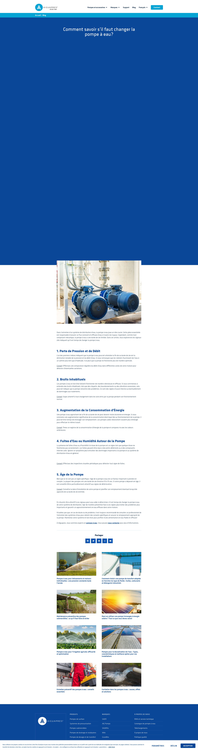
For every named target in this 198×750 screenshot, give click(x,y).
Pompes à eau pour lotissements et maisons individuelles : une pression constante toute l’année (74, 580)
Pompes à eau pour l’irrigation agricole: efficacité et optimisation (76, 653)
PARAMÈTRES (158, 745)
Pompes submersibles (78, 728)
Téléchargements (140, 728)
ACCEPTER (188, 745)
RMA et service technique (144, 719)
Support (126, 7)
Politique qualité (140, 737)
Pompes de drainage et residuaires (83, 732)
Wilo (103, 732)
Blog (134, 7)
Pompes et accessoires (96, 7)
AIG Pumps (106, 723)
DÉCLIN (174, 745)
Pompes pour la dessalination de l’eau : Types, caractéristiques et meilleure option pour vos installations (120, 654)
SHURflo (105, 728)
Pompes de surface (77, 719)
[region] (99, 745)
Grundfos (105, 737)
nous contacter (113, 523)
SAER (104, 719)
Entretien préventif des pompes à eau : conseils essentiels (75, 690)
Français (142, 7)
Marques (114, 7)
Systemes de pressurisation (80, 723)
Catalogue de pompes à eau (144, 723)
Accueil (38, 15)
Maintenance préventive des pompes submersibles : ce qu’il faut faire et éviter (73, 617)
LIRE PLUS (111, 747)
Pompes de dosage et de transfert (83, 737)
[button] (87, 541)
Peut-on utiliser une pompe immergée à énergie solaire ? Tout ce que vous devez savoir (120, 617)
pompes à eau (91, 523)
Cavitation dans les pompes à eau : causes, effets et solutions (121, 690)
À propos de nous (140, 732)
